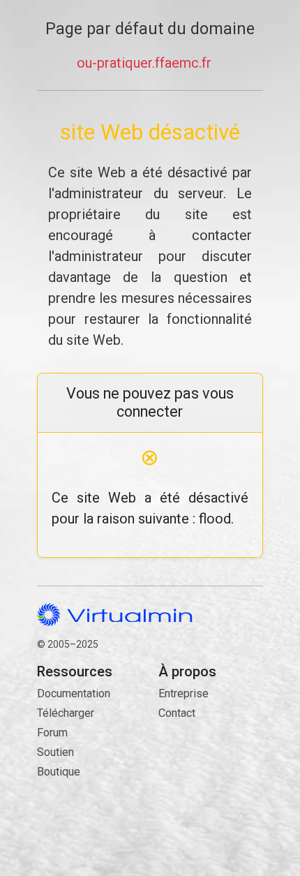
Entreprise (183, 693)
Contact (210, 768)
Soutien (55, 752)
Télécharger (65, 713)
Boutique (58, 771)
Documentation (73, 693)
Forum (52, 732)
